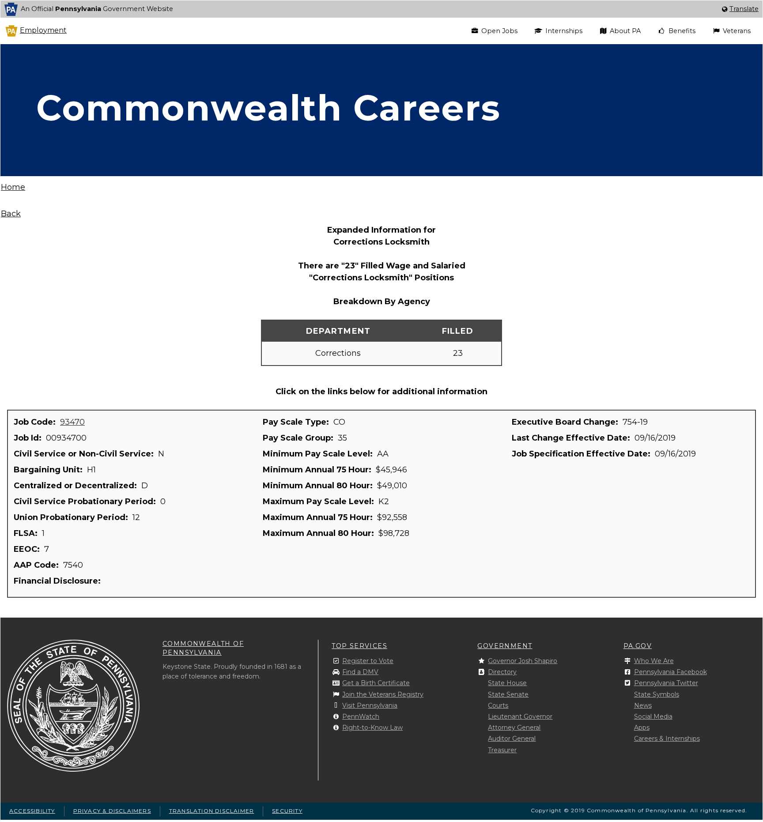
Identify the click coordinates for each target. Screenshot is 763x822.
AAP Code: (37, 565)
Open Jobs (499, 31)
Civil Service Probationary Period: (86, 501)
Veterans (737, 31)
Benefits (682, 31)
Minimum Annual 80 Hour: (319, 485)
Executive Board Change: (566, 422)
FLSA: (27, 533)
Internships (563, 31)
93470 (72, 422)
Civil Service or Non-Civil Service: (85, 454)
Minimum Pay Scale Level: (319, 454)
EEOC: (28, 549)
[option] (381, 9)
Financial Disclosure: (58, 581)
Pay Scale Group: (299, 438)
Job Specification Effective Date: (582, 454)
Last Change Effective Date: (572, 438)
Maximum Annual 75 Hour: (319, 517)
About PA (625, 31)
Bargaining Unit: (49, 470)
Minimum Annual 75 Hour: (318, 470)
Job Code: (36, 422)
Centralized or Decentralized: (76, 485)
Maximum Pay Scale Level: (319, 501)
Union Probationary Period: (72, 517)
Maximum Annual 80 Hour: (319, 533)
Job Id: (29, 438)
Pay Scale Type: (297, 422)
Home (13, 187)
